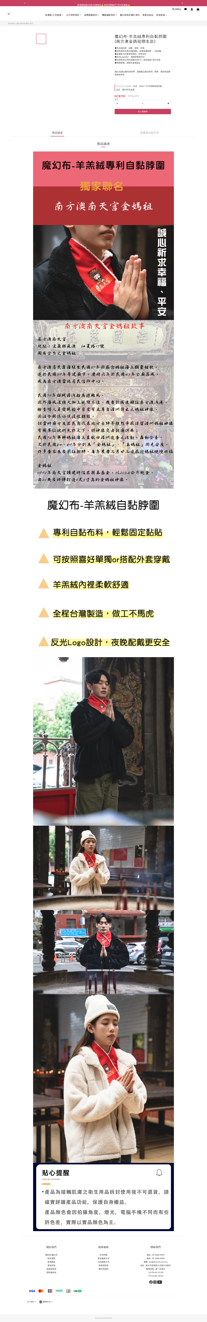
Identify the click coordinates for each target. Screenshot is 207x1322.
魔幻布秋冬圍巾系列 (130, 15)
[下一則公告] (182, 3)
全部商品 (11, 23)
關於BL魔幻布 (51, 1255)
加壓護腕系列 (90, 15)
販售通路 (51, 1258)
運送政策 (51, 1265)
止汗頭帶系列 (72, 15)
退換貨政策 (51, 1269)
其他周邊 (160, 15)
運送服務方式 (103, 1258)
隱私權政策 (51, 1272)
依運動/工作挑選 (53, 15)
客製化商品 (148, 15)
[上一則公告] (24, 3)
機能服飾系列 (108, 15)
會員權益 (51, 1262)
